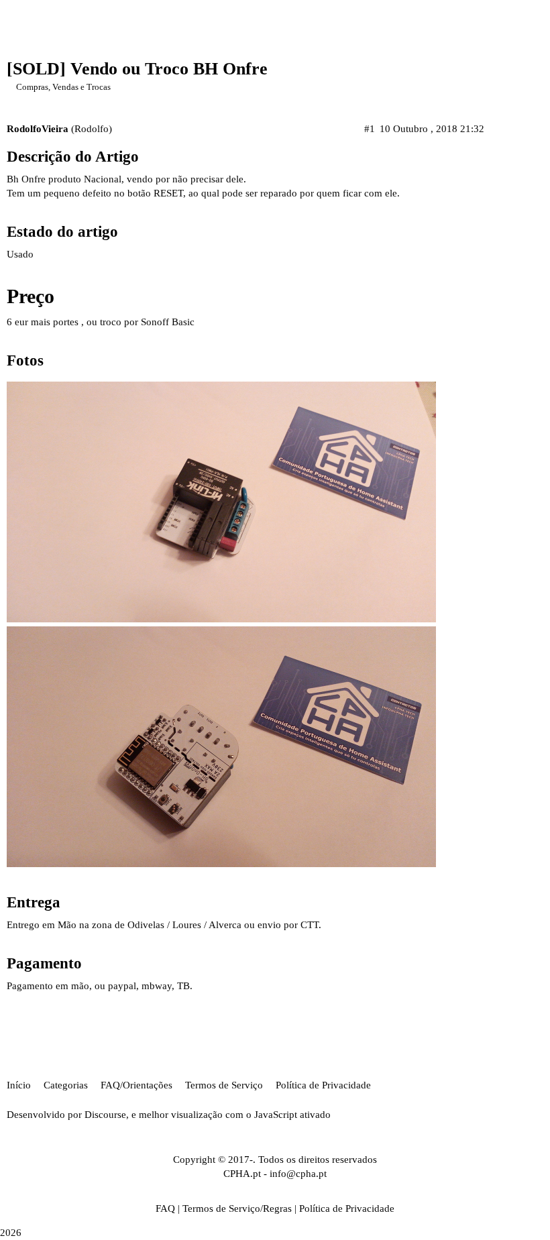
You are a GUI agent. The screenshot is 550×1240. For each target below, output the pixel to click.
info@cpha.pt (298, 1173)
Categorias (66, 1085)
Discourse (105, 1114)
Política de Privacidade (323, 1085)
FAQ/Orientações (136, 1085)
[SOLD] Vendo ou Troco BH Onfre (137, 68)
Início (19, 1085)
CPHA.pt (242, 1173)
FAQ (165, 1208)
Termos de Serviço (224, 1085)
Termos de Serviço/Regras (237, 1208)
